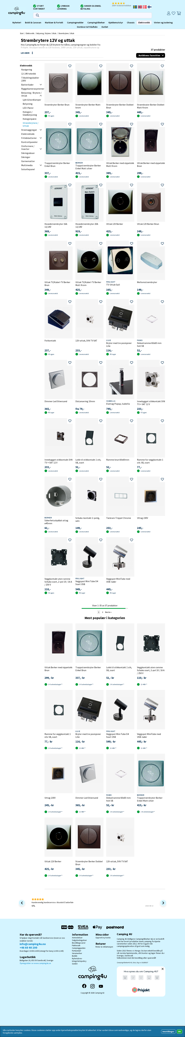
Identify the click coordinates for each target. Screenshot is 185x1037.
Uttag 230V (142, 517)
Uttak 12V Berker (114, 223)
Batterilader (27, 84)
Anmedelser (77, 937)
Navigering (26, 69)
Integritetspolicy (79, 961)
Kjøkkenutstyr (116, 22)
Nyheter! (16, 22)
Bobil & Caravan (33, 22)
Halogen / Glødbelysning (30, 113)
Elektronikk (144, 22)
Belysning (28, 103)
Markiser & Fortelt (54, 22)
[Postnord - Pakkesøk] (115, 927)
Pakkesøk (76, 945)
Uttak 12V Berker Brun (148, 223)
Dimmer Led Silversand (56, 401)
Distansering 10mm (85, 401)
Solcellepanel (28, 169)
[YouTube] (101, 986)
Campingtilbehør (96, 22)
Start (22, 33)
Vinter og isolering (163, 22)
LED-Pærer (28, 107)
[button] (122, 4)
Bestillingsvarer (79, 943)
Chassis (130, 22)
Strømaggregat (29, 129)
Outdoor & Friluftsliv (87, 26)
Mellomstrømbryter (147, 282)
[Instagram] (92, 986)
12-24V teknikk (28, 73)
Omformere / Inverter (27, 147)
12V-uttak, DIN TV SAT (86, 340)
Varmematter (28, 161)
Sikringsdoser (28, 153)
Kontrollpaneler (29, 142)
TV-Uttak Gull (113, 284)
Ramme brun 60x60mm (117, 459)
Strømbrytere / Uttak (66, 33)
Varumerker (77, 953)
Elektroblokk (27, 133)
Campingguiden (78, 948)
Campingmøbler (75, 22)
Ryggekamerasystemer (32, 88)
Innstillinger (168, 1031)
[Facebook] (84, 986)
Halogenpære (29, 118)
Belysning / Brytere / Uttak (46, 33)
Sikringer (25, 157)
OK (179, 1031)
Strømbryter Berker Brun (57, 104)
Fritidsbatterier (29, 138)
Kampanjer (76, 950)
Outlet (104, 26)
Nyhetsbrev (77, 958)
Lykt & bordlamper (32, 99)
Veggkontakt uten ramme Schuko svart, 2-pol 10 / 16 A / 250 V (58, 581)
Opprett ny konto (103, 937)
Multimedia (27, 165)
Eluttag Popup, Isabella (118, 403)
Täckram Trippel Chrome (118, 517)
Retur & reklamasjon (104, 946)
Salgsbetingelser (79, 940)
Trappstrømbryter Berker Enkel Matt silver (88, 167)
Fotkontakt (50, 340)
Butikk (74, 956)
